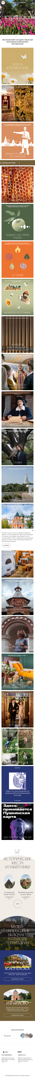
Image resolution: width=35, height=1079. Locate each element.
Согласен (6, 545)
